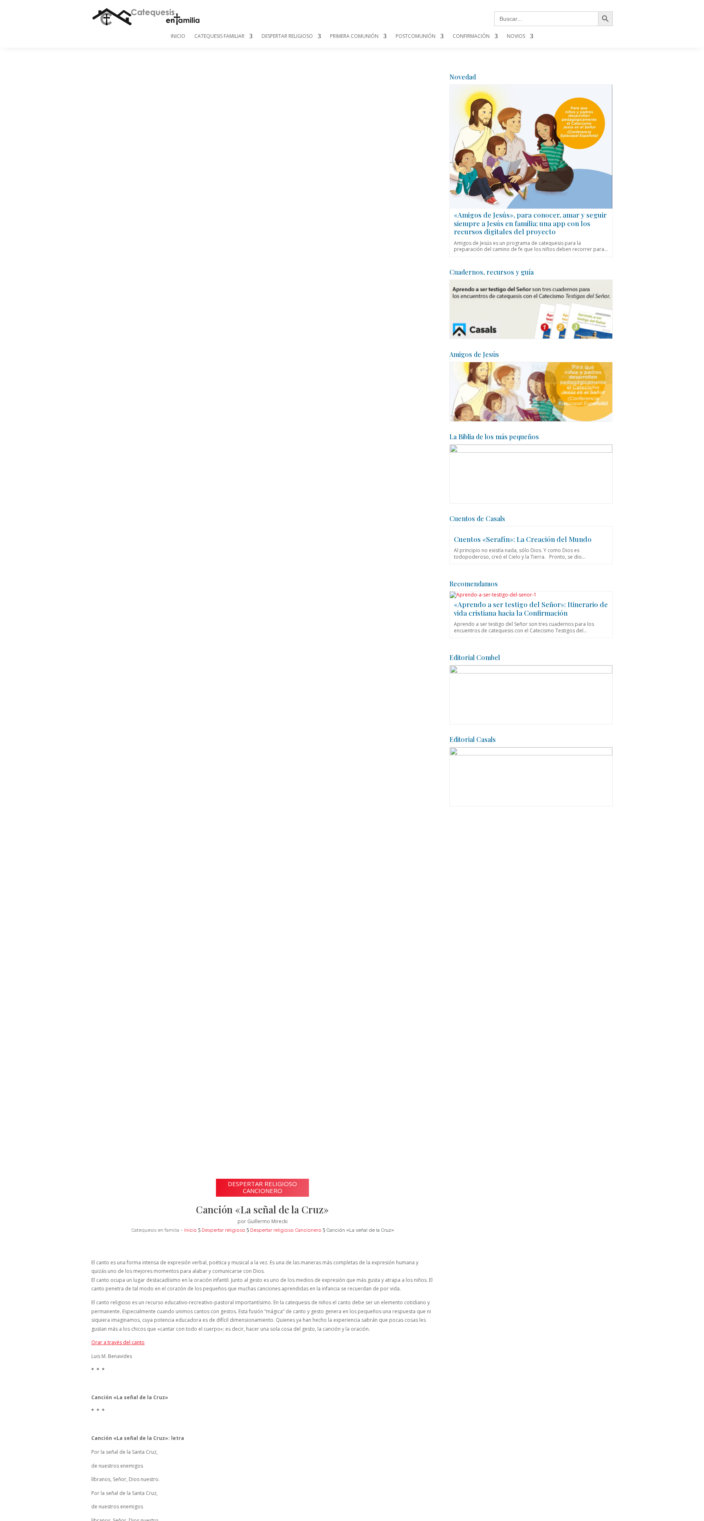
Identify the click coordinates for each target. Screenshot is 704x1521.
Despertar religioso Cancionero (262, 1187)
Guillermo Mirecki (267, 1221)
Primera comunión (354, 36)
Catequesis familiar (219, 36)
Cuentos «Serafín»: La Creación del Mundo (523, 539)
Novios (516, 36)
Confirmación (471, 36)
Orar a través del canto (118, 1342)
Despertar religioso (287, 36)
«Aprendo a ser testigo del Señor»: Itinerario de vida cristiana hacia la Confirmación (531, 608)
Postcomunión (416, 36)
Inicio (178, 36)
